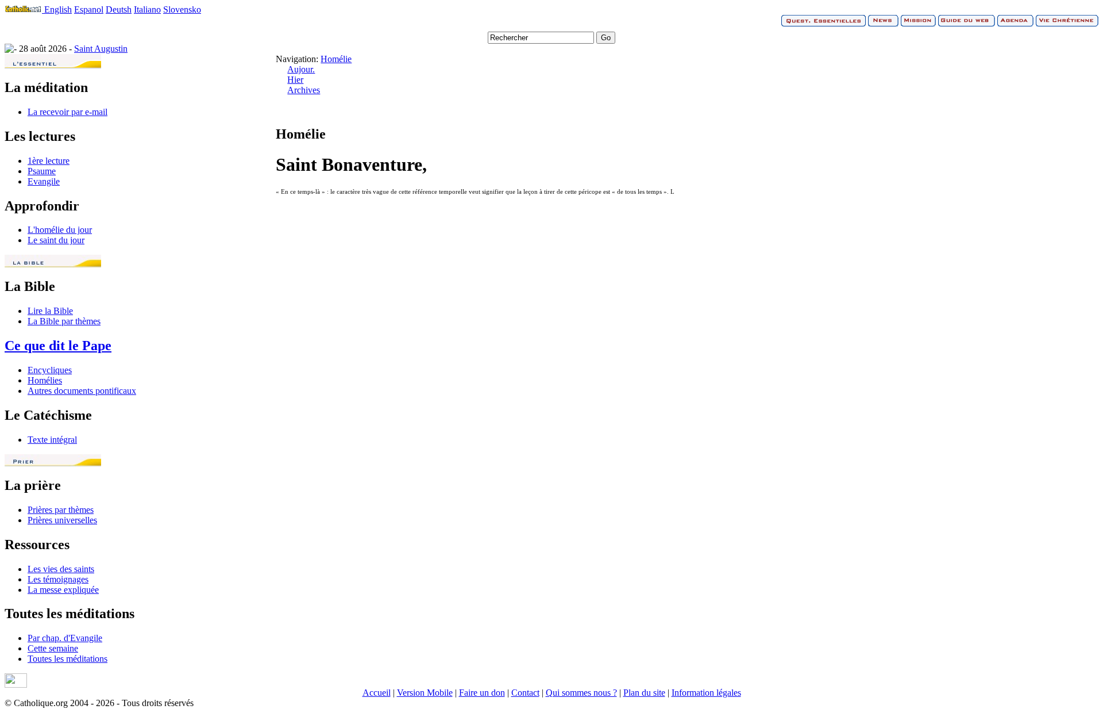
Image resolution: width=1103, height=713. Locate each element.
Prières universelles (62, 520)
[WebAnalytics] (16, 684)
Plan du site (644, 692)
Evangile (44, 181)
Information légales (706, 692)
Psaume (42, 171)
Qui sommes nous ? (581, 692)
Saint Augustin (101, 48)
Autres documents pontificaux (82, 391)
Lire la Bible (50, 311)
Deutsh (119, 9)
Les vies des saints (61, 569)
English (58, 9)
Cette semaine (53, 648)
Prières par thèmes (61, 510)
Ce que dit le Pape (58, 345)
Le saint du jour (56, 240)
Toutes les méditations (67, 659)
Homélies (45, 380)
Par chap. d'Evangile (65, 638)
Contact (525, 692)
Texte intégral (52, 439)
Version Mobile (425, 692)
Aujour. (301, 69)
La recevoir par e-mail (67, 112)
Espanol (88, 9)
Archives (303, 90)
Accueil (376, 692)
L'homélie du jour (60, 230)
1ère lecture (49, 161)
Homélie (336, 59)
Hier (295, 80)
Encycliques (50, 370)
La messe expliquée (63, 590)
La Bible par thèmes (64, 321)
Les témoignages (58, 579)
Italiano (147, 9)
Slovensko (182, 9)
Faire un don (482, 692)
